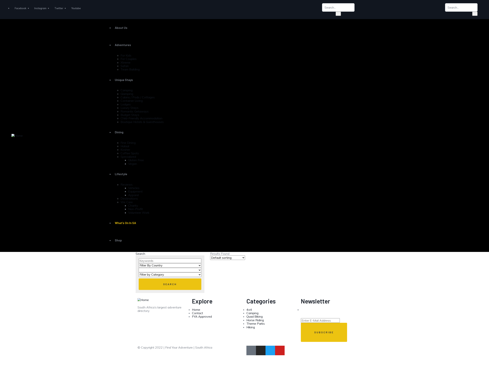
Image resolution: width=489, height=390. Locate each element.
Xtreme (125, 62)
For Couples (129, 59)
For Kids (126, 55)
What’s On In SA (125, 223)
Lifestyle (121, 174)
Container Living (132, 101)
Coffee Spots (130, 153)
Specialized (128, 157)
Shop (118, 240)
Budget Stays (130, 115)
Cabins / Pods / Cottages (138, 97)
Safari (125, 66)
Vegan (132, 164)
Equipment (135, 191)
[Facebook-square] (251, 350)
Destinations (129, 198)
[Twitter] (270, 350)
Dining (119, 132)
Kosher (125, 149)
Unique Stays (124, 80)
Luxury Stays (129, 108)
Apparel (133, 195)
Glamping (127, 94)
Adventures (123, 45)
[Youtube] (280, 350)
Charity (133, 205)
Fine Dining (128, 143)
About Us (121, 27)
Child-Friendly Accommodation (141, 118)
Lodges (126, 104)
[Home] (17, 135)
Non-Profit (135, 209)
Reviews (127, 184)
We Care (127, 202)
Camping (127, 90)
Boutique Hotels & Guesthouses (142, 122)
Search (140, 254)
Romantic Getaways (135, 111)
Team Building (130, 69)
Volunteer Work (138, 212)
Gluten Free (136, 160)
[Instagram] (261, 350)
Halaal (125, 146)
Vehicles (133, 188)
